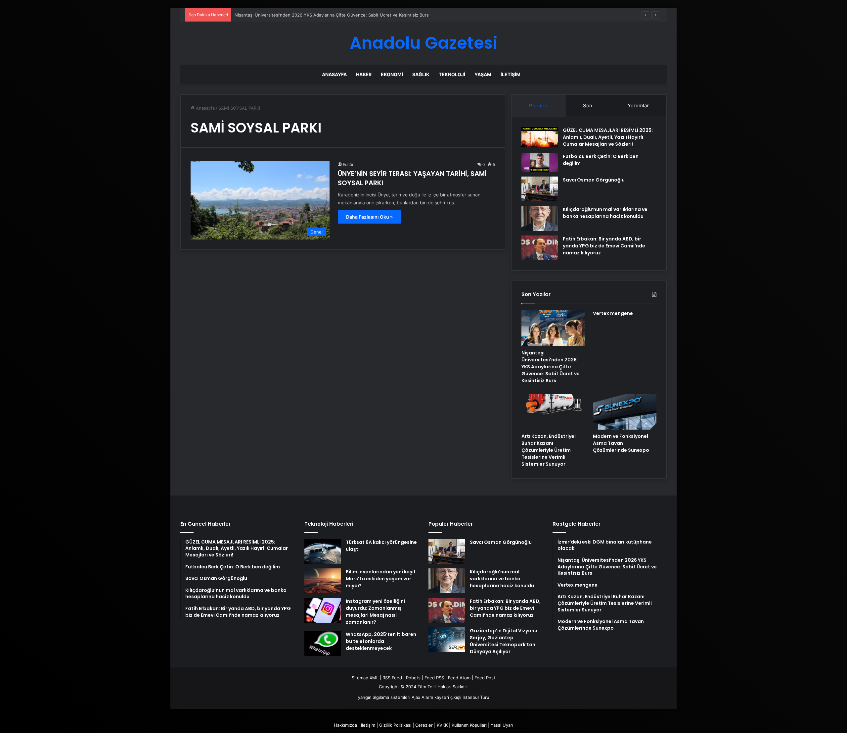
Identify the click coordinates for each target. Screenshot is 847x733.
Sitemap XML (365, 677)
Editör (348, 164)
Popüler (538, 105)
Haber (364, 74)
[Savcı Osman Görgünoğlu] (539, 189)
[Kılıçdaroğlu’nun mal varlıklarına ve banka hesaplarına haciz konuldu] (539, 218)
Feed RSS (434, 677)
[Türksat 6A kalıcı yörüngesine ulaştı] (322, 551)
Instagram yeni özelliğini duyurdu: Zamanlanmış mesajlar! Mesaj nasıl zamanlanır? (375, 611)
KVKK (442, 725)
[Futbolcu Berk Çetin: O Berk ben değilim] (539, 162)
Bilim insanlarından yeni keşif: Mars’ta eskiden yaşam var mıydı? (381, 578)
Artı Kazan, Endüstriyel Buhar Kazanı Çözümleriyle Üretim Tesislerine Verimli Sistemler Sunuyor (548, 450)
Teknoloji (452, 74)
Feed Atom (459, 677)
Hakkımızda (345, 725)
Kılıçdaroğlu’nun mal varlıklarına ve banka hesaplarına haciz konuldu (605, 213)
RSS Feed (392, 677)
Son (587, 105)
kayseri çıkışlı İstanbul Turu (461, 697)
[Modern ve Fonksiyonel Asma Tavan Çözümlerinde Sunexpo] (624, 412)
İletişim (510, 74)
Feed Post (484, 677)
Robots (413, 677)
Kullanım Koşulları (469, 725)
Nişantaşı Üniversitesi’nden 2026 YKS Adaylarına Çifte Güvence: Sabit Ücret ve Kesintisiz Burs (332, 15)
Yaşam (482, 74)
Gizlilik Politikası (395, 725)
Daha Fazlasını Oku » (369, 217)
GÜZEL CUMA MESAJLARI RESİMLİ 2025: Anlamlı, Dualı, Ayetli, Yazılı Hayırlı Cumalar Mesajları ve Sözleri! (608, 137)
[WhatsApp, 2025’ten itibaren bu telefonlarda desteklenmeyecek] (322, 643)
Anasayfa (334, 74)
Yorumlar (638, 105)
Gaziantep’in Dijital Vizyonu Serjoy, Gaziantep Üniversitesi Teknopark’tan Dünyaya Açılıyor (503, 641)
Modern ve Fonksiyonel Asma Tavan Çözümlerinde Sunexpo (621, 443)
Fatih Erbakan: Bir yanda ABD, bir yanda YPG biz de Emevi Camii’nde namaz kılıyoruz (604, 246)
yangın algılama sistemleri (384, 697)
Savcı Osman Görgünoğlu (594, 180)
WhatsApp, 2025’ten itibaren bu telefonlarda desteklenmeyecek (381, 641)
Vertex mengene (613, 313)
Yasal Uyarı (502, 725)
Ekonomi (392, 74)
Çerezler (424, 725)
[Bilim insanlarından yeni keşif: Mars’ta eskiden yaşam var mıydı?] (322, 580)
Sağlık (420, 74)
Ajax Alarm (422, 697)
